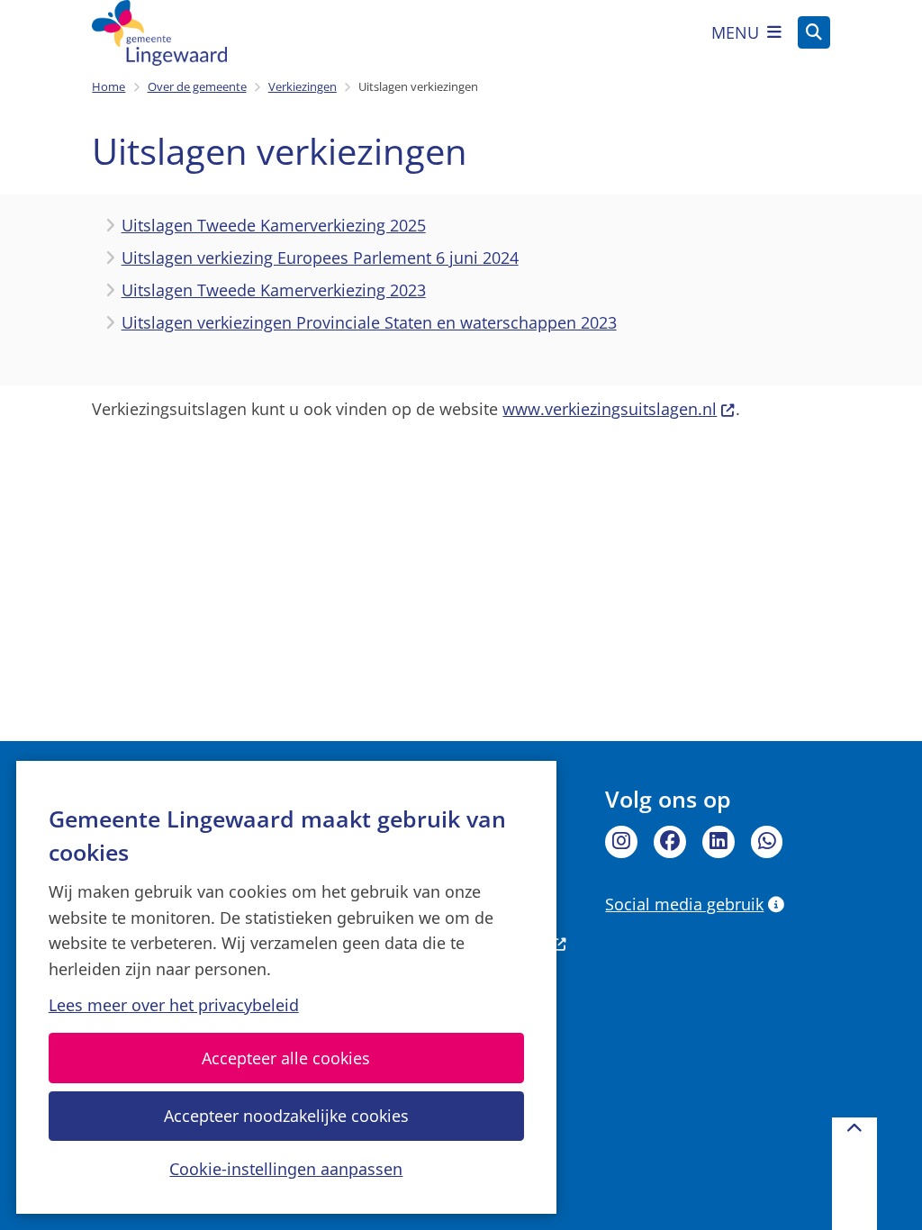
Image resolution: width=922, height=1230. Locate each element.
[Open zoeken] (814, 32)
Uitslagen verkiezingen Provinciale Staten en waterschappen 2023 (369, 322)
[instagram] (621, 842)
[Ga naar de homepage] (159, 33)
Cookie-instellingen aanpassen (285, 1169)
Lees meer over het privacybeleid (174, 1005)
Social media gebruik (684, 904)
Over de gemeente (197, 86)
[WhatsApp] (767, 842)
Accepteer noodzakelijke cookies (286, 1115)
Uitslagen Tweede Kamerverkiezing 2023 (274, 290)
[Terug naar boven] (854, 1173)
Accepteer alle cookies (286, 1058)
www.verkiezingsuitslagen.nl (609, 409)
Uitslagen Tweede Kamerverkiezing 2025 (274, 225)
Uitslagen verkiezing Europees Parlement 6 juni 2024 (320, 257)
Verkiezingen (302, 86)
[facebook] (670, 842)
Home (108, 86)
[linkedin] (718, 842)
